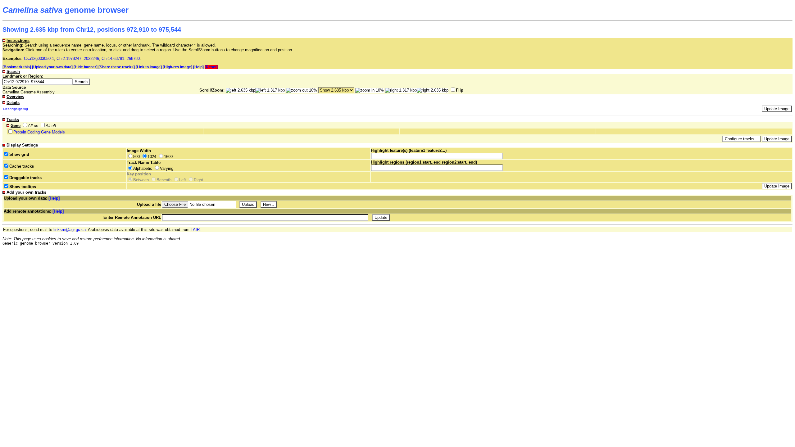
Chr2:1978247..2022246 (78, 58)
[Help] (198, 67)
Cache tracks (21, 166)
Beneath (164, 180)
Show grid (19, 154)
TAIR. (196, 229)
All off (51, 125)
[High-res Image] (177, 67)
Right (198, 180)
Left (182, 180)
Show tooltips (22, 186)
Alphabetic (142, 168)
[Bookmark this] (16, 67)
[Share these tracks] (116, 67)
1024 (152, 156)
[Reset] (211, 67)
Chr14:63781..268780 (121, 58)
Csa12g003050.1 (39, 58)
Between (141, 180)
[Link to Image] (149, 67)
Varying (166, 168)
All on (33, 125)
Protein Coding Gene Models (39, 132)
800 (136, 156)
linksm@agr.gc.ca (69, 229)
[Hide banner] (86, 67)
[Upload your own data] (52, 67)
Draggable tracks (25, 177)
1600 (168, 156)
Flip (459, 90)
